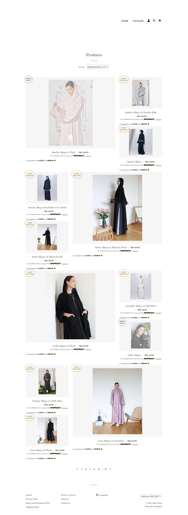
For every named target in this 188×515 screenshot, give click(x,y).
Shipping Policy (32, 507)
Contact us (65, 503)
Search (29, 495)
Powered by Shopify (153, 506)
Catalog (138, 21)
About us (65, 499)
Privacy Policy (32, 499)
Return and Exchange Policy (38, 503)
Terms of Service (68, 495)
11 (106, 469)
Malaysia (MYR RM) (149, 496)
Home (124, 21)
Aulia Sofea (157, 503)
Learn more (88, 156)
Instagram (103, 495)
